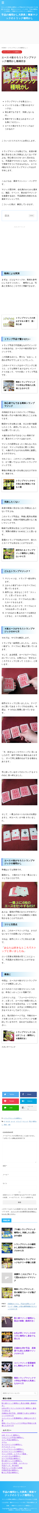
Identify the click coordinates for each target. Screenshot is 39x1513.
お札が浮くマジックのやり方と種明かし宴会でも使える (25, 1336)
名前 (5, 1166)
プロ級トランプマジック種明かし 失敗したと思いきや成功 (25, 1232)
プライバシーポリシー (19, 1486)
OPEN (31, 215)
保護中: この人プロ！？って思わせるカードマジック (25, 1277)
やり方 (8, 1121)
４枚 (9, 1124)
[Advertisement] (19, 32)
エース (13, 1121)
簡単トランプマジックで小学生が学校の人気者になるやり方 (25, 1380)
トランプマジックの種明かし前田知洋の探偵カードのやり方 (25, 1247)
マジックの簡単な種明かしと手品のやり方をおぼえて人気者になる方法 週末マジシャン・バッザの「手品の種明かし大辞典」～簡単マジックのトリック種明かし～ (19, 1502)
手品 (30, 1121)
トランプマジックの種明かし (13, 1118)
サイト (5, 1183)
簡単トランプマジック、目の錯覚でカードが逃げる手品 (25, 1292)
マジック (25, 1121)
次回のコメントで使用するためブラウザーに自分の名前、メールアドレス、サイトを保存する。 (19, 1196)
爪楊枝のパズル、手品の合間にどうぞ (21, 1304)
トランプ (18, 1121)
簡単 (5, 1124)
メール (5, 1174)
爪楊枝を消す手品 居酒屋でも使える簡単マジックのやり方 (25, 1351)
